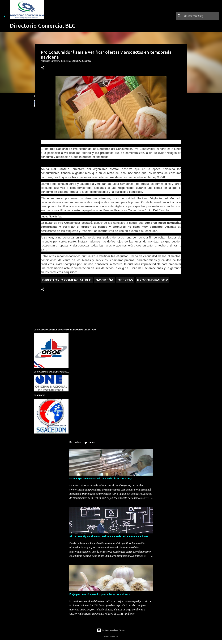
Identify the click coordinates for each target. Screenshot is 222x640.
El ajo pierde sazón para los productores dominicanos (99, 594)
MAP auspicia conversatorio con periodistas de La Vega (101, 478)
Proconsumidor (152, 280)
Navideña (104, 280)
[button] (43, 68)
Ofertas (125, 280)
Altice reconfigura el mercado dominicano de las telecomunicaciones (108, 536)
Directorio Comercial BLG (43, 25)
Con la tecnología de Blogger (113, 630)
